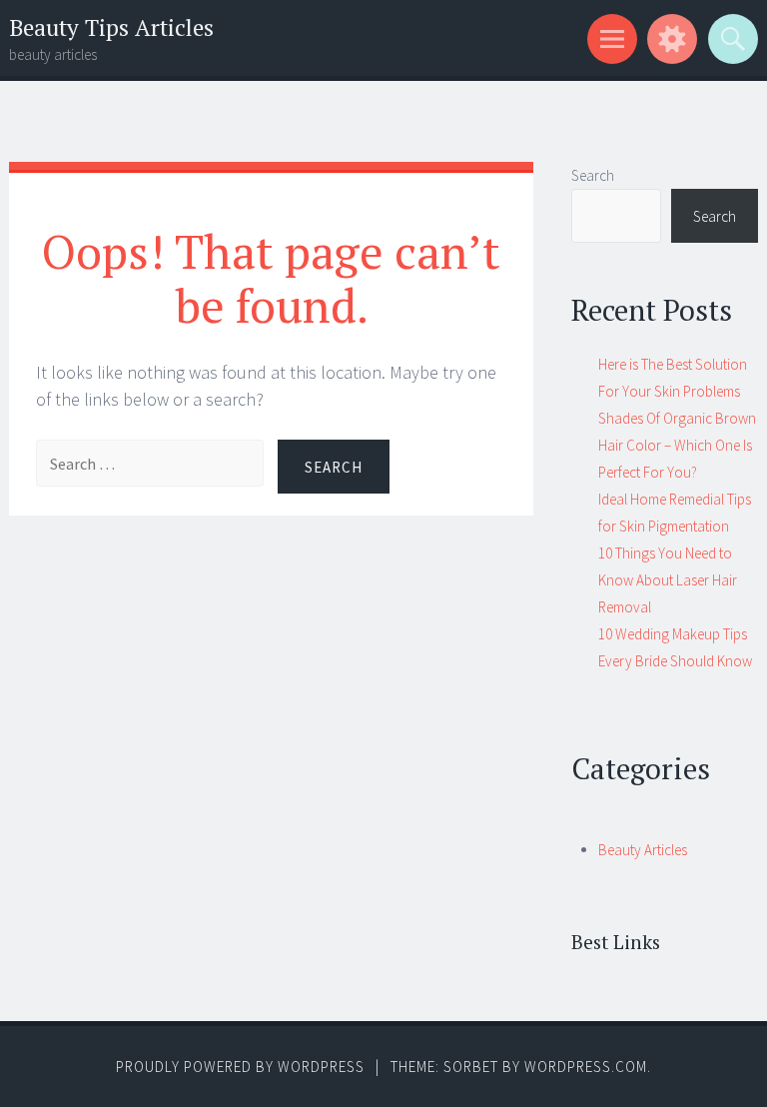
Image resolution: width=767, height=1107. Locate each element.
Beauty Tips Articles (111, 27)
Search (592, 175)
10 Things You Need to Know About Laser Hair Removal (667, 580)
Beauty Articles (642, 849)
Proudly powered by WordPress (240, 1066)
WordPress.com (585, 1066)
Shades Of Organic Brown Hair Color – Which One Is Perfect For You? (677, 445)
